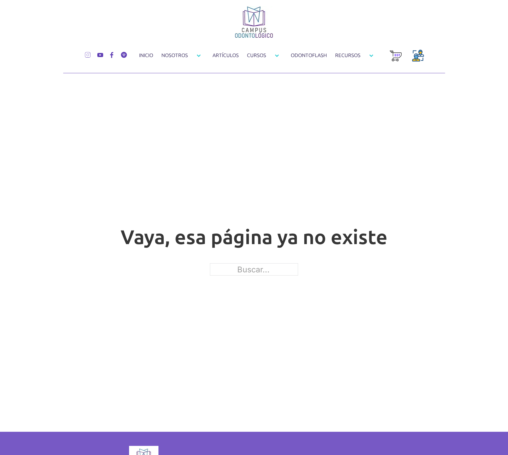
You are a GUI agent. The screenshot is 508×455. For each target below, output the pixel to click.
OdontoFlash (309, 55)
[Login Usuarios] (418, 59)
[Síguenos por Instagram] (87, 54)
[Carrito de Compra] (396, 59)
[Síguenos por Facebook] (112, 54)
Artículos (226, 55)
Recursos (347, 55)
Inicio (146, 55)
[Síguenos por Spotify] (124, 54)
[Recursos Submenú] (371, 55)
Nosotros (174, 55)
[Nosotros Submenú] (198, 55)
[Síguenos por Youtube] (100, 54)
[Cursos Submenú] (277, 55)
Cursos (256, 55)
